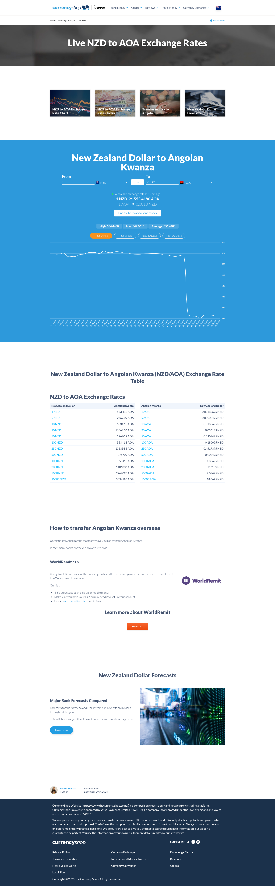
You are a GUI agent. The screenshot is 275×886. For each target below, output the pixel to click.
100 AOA (147, 442)
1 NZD (55, 411)
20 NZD (56, 430)
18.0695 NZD (215, 479)
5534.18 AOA (125, 424)
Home (53, 20)
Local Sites (59, 872)
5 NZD (55, 418)
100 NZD (57, 442)
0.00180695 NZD (213, 411)
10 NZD (56, 424)
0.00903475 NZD (213, 418)
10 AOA (146, 424)
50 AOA (146, 436)
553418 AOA (126, 461)
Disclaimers (219, 20)
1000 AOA (147, 461)
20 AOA (146, 430)
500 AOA (147, 454)
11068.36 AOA (124, 430)
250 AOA (147, 448)
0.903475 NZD (214, 454)
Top (267, 878)
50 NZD (56, 436)
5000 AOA (147, 473)
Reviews (150, 7)
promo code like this (73, 601)
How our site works (64, 865)
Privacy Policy (61, 852)
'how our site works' (171, 833)
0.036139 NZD (214, 430)
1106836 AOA (125, 467)
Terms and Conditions (65, 859)
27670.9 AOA (125, 436)
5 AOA (145, 418)
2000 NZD (57, 467)
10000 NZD (58, 479)
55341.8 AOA (125, 442)
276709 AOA (126, 454)
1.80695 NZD (215, 461)
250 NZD (57, 448)
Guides (135, 7)
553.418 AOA (125, 411)
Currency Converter (123, 865)
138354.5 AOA (124, 448)
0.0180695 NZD (214, 424)
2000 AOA (147, 467)
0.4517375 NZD (214, 448)
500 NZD (57, 454)
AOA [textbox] (188, 182)
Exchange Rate (65, 20)
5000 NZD (57, 473)
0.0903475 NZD (214, 436)
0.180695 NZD (214, 442)
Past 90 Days (174, 235)
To (148, 176)
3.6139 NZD (216, 467)
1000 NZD (57, 461)
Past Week (125, 235)
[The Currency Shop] (79, 7)
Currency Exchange (194, 7)
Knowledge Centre (181, 852)
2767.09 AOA (125, 418)
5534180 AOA (125, 479)
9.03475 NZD (215, 473)
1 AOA (145, 411)
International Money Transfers (130, 859)
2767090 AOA (125, 473)
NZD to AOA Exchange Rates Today (113, 111)
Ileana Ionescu (68, 788)
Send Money (118, 7)
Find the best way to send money (137, 213)
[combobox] (112, 182)
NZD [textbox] (103, 182)
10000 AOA (148, 479)
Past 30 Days (149, 235)
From (66, 176)
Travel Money (169, 7)
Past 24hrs (101, 235)
